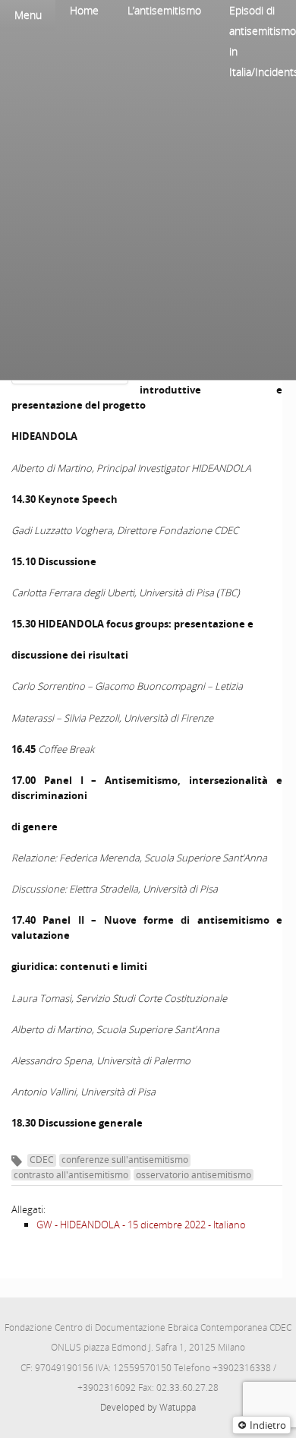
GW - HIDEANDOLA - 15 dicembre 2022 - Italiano (141, 1224)
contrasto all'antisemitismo (71, 1174)
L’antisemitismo (164, 10)
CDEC (42, 1159)
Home (84, 10)
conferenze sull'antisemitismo (124, 1159)
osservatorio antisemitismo (193, 1174)
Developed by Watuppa (148, 1407)
